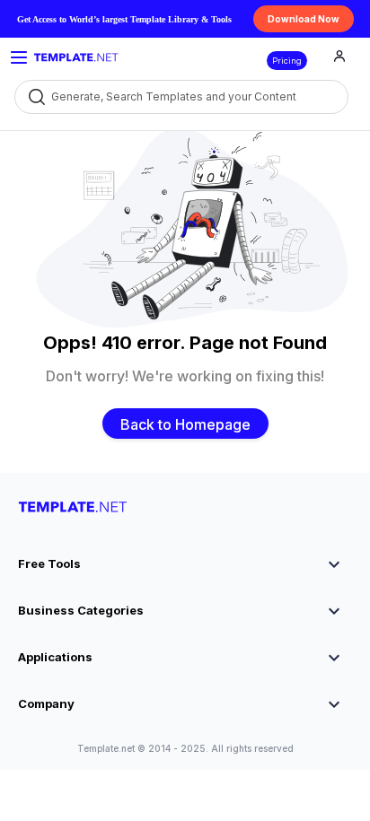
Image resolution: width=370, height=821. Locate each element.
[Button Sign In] (339, 58)
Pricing (287, 61)
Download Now (303, 18)
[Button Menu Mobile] (19, 57)
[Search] (35, 96)
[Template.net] (76, 57)
